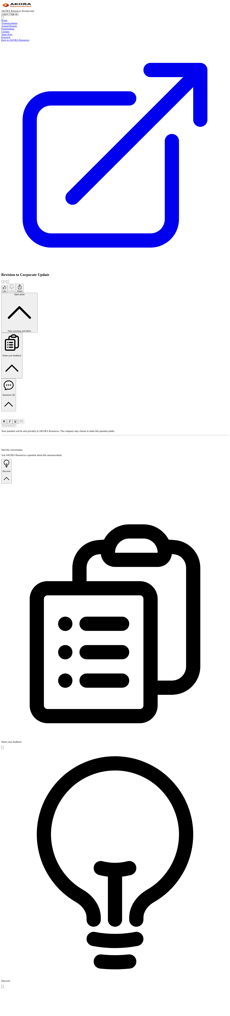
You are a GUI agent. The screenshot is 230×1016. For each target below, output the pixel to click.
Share (19, 291)
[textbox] (115, 412)
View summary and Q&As (19, 312)
